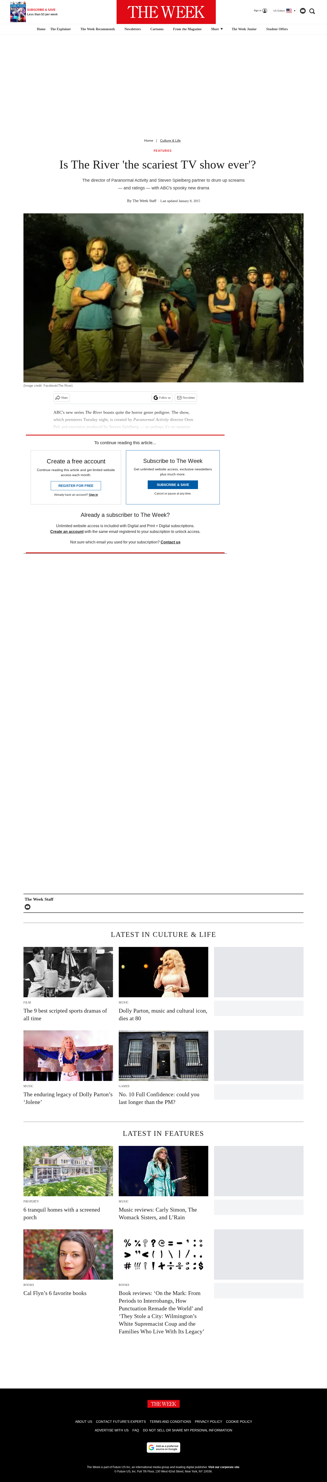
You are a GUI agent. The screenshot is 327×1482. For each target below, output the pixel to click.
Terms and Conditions (170, 1422)
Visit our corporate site (223, 1467)
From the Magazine (187, 29)
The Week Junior (244, 29)
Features (163, 150)
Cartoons (157, 29)
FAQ (135, 1430)
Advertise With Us (112, 1430)
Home (148, 140)
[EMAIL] (29, 907)
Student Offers (277, 29)
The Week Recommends (97, 29)
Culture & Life (170, 140)
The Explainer (60, 29)
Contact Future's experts (121, 1422)
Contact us (170, 542)
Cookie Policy (239, 1422)
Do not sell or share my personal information (187, 1430)
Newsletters (132, 29)
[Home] (40, 29)
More (215, 29)
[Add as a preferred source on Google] (163, 1447)
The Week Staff (144, 201)
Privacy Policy (208, 1422)
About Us (83, 1422)
